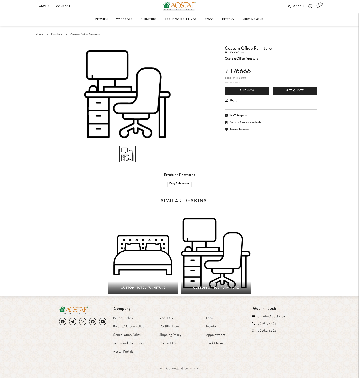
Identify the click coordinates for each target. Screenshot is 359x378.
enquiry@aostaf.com (273, 316)
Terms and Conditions (129, 343)
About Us (166, 318)
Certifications (169, 326)
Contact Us (167, 343)
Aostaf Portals (123, 351)
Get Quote (295, 91)
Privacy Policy (123, 318)
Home (39, 34)
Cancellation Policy (127, 335)
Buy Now (247, 91)
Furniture (57, 34)
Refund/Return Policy (128, 326)
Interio (211, 326)
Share (232, 100)
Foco (209, 318)
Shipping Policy (170, 335)
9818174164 (267, 323)
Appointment (215, 335)
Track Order (214, 343)
